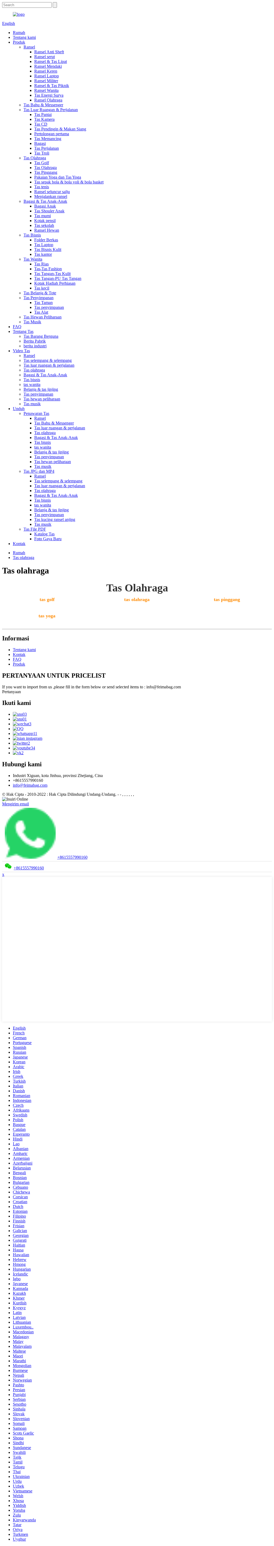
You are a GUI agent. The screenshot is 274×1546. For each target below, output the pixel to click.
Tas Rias (41, 264)
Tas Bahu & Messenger (43, 105)
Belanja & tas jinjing (41, 389)
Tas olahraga (34, 370)
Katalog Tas (44, 534)
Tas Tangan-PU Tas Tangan (57, 278)
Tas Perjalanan (46, 148)
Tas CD (40, 124)
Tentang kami (24, 37)
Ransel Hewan (46, 230)
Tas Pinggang (45, 172)
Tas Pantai (43, 114)
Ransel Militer (46, 80)
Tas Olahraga (35, 158)
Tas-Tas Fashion (48, 269)
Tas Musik (32, 322)
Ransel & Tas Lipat (50, 61)
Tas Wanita (33, 259)
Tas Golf (41, 162)
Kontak (19, 543)
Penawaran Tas (36, 413)
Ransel (29, 47)
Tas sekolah (44, 225)
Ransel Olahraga (48, 100)
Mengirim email (15, 804)
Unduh (19, 408)
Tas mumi (42, 215)
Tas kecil (41, 288)
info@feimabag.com (30, 785)
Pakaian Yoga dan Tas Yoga (57, 177)
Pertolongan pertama (51, 134)
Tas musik (32, 403)
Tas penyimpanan (49, 307)
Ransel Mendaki (48, 66)
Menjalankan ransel (50, 196)
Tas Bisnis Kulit (47, 249)
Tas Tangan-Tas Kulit (52, 273)
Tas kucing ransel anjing (54, 519)
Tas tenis (41, 187)
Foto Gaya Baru (48, 538)
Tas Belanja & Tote (40, 293)
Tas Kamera (44, 119)
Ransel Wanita (46, 90)
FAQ (17, 326)
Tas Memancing (47, 138)
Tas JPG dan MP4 (39, 471)
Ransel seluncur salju (52, 191)
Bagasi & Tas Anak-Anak (45, 201)
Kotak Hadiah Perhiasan (54, 283)
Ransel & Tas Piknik (51, 85)
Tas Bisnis (32, 235)
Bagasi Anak (45, 206)
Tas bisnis (32, 379)
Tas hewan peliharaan (42, 399)
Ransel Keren (45, 71)
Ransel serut (44, 56)
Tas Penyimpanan (39, 297)
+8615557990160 (72, 857)
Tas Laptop (43, 244)
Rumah (19, 32)
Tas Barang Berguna (41, 336)
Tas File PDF (35, 529)
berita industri (35, 346)
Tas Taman (43, 302)
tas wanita (32, 384)
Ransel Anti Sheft (49, 52)
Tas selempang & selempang (48, 360)
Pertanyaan (11, 691)
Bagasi (40, 143)
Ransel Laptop (46, 76)
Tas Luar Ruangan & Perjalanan (51, 109)
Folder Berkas (46, 240)
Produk (19, 42)
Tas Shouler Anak (49, 211)
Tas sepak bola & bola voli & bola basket (69, 182)
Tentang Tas (23, 331)
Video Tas (21, 350)
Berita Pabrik (35, 341)
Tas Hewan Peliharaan (43, 317)
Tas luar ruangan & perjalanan (49, 365)
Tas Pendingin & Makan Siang (60, 129)
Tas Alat (41, 312)
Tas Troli (41, 153)
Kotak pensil (45, 220)
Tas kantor (43, 254)
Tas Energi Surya (48, 95)
